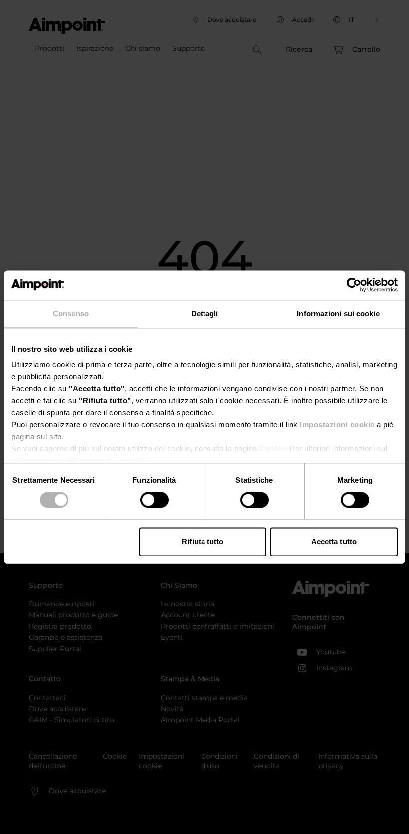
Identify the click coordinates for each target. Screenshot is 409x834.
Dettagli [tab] (204, 313)
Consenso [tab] (71, 313)
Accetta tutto (334, 541)
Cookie (272, 448)
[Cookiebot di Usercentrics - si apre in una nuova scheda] (354, 285)
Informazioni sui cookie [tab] (338, 313)
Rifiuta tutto (202, 541)
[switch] (154, 500)
